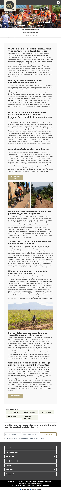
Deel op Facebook (29, 412)
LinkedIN (46, 485)
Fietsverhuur (22, 483)
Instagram (30, 485)
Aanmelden (48, 434)
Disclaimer (47, 481)
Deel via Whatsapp (46, 412)
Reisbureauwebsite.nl (32, 493)
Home (5, 37)
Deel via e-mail (12, 416)
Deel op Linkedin (13, 412)
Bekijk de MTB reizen (15, 177)
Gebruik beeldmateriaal (35, 483)
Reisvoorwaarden (31, 481)
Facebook (22, 485)
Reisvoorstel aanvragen (27, 417)
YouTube (38, 485)
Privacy (40, 481)
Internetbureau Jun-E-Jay (41, 493)
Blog (9, 37)
